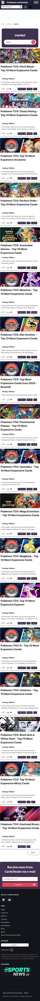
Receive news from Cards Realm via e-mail (20, 869)
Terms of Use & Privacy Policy (11, 935)
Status (3, 932)
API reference (5, 925)
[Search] (33, 42)
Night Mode (5, 950)
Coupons (4, 919)
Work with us (5, 922)
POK (3, 24)
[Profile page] (30, 7)
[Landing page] (3, 2)
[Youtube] (9, 900)
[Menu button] (36, 4)
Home (3, 909)
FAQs (3, 929)
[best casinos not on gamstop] (17, 971)
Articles (9, 24)
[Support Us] (3, 900)
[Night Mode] (25, 7)
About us (4, 916)
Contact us (4, 913)
